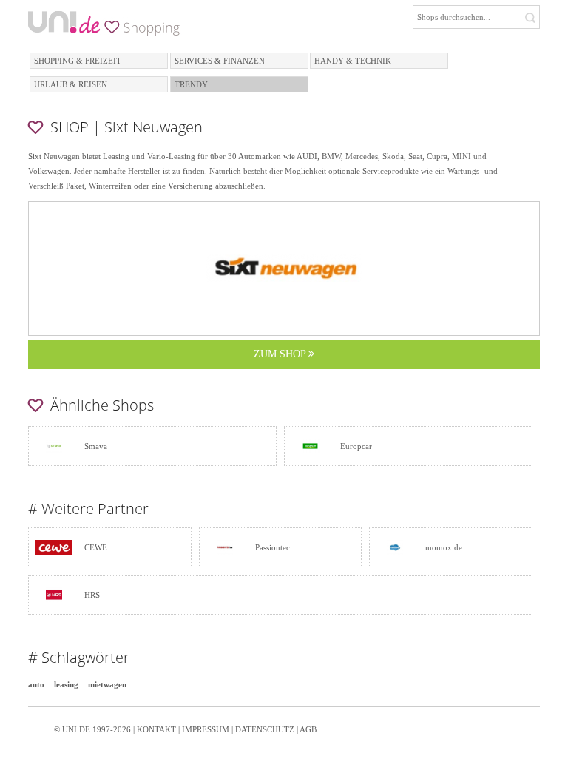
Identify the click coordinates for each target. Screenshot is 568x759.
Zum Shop (281, 354)
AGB (308, 729)
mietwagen (107, 684)
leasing (66, 684)
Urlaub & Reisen (70, 84)
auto (36, 684)
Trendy (191, 84)
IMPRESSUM (205, 729)
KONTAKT (156, 729)
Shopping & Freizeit (77, 60)
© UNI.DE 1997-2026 (92, 729)
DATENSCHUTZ (264, 729)
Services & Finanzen (220, 60)
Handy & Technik (352, 60)
